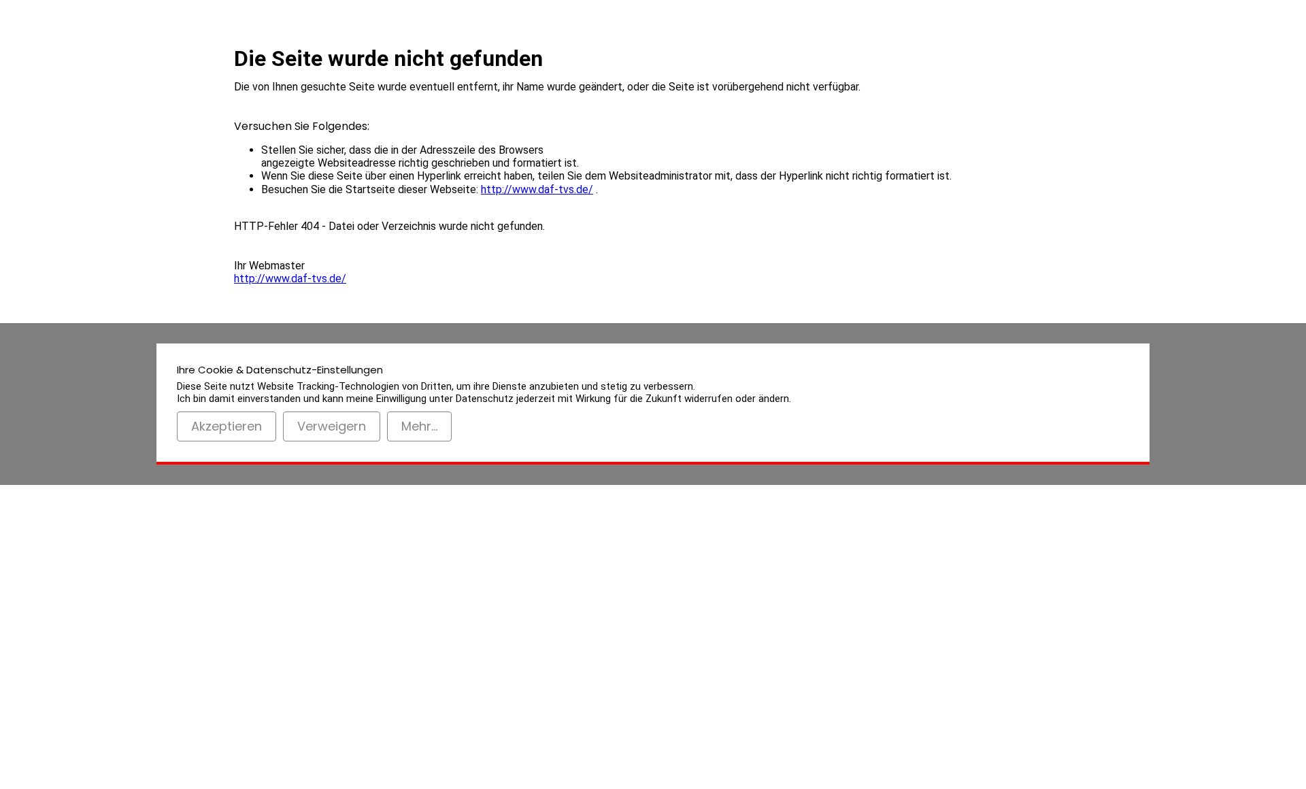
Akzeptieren (226, 426)
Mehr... (419, 426)
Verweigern (331, 426)
